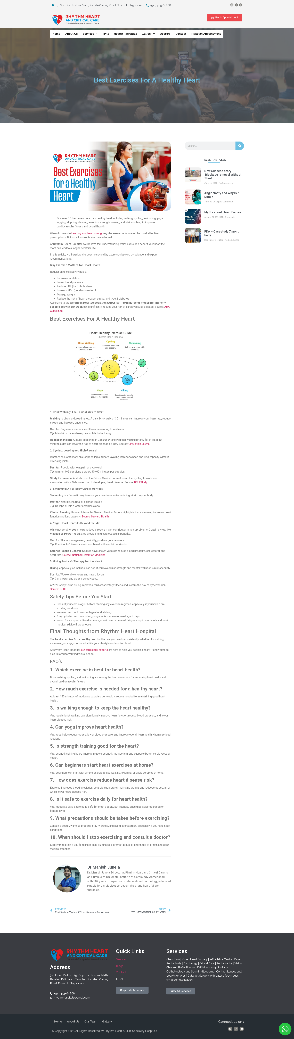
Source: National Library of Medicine (83, 555)
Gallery (147, 33)
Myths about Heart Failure (222, 212)
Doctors (165, 33)
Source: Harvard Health (95, 516)
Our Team (90, 1021)
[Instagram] (236, 4)
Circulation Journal (139, 444)
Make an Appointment (206, 33)
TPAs (105, 33)
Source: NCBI (58, 589)
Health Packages (125, 33)
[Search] (239, 146)
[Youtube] (240, 4)
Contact (180, 33)
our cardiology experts (94, 650)
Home (56, 33)
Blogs (119, 966)
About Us (71, 33)
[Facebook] (231, 4)
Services (88, 33)
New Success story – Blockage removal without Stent (222, 174)
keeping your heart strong (86, 233)
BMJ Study (140, 482)
